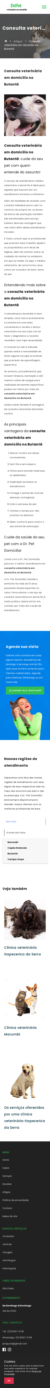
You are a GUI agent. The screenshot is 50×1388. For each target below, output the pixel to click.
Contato (7, 1208)
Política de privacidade (15, 1200)
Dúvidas (7, 1184)
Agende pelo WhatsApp (26, 690)
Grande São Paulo (16, 832)
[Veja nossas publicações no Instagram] (9, 1350)
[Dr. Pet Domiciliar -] (20, 8)
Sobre (5, 1168)
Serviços (7, 1176)
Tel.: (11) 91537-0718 (13, 1331)
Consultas (8, 1236)
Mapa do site (9, 1216)
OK (9, 1381)
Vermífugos (9, 1260)
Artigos (17, 41)
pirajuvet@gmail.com (14, 1343)
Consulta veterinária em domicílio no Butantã (22, 45)
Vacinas (7, 1244)
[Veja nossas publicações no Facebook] (4, 1350)
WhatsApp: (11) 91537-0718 (17, 1337)
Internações (9, 1268)
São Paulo (11, 821)
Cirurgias (7, 1252)
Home (5, 1160)
